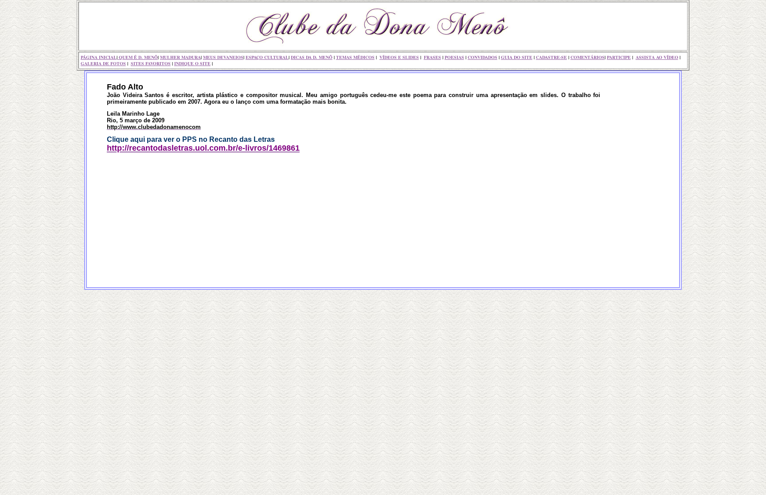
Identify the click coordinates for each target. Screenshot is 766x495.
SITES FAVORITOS (151, 63)
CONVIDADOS (482, 57)
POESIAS (454, 57)
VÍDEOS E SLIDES (399, 57)
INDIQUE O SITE (192, 63)
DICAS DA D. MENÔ (311, 57)
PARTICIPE (619, 57)
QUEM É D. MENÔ (137, 57)
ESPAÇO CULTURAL (267, 57)
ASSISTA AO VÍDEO (657, 57)
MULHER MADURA (180, 57)
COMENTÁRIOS (588, 57)
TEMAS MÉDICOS (355, 57)
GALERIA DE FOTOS (103, 63)
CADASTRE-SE (551, 57)
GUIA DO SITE (516, 57)
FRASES (432, 57)
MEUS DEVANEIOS (223, 57)
